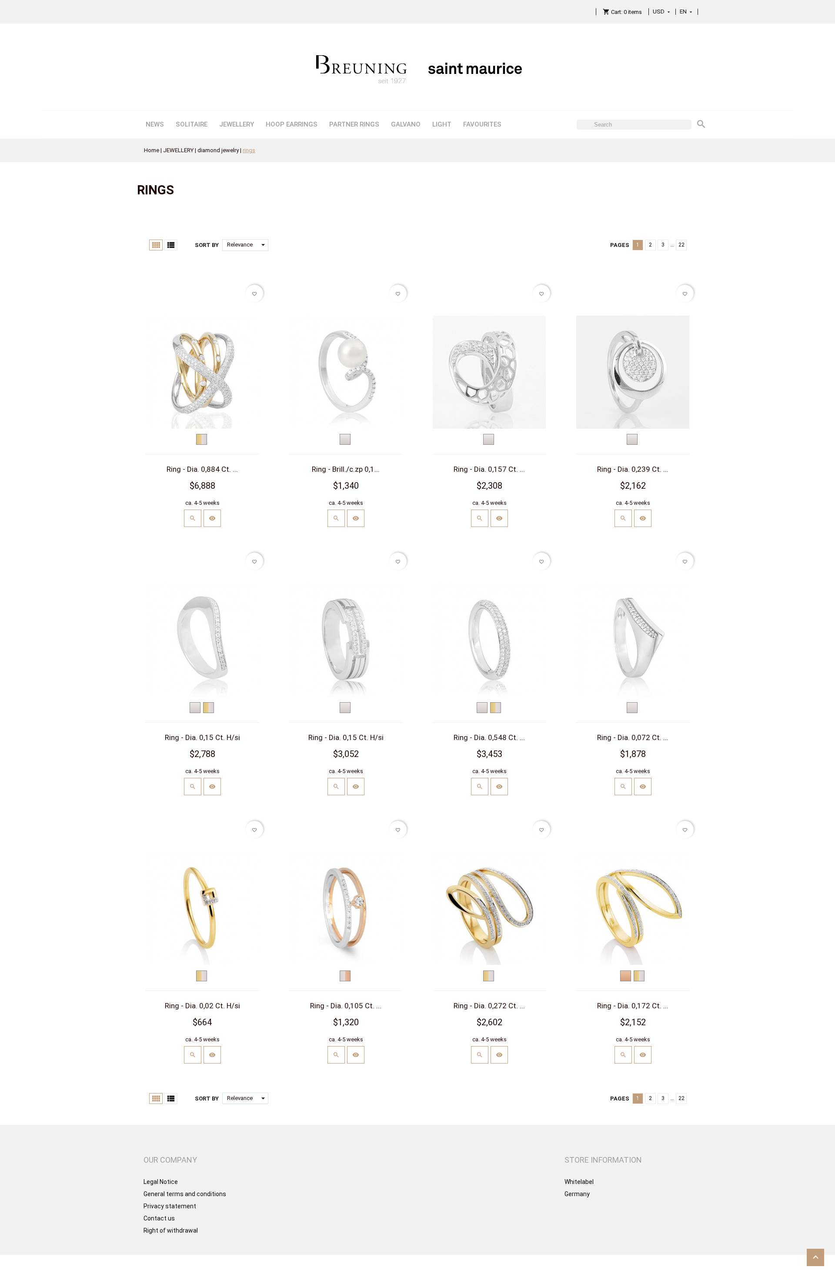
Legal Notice (161, 1181)
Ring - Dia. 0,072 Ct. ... (632, 737)
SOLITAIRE (191, 124)
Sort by (207, 245)
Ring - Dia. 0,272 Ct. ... (489, 1005)
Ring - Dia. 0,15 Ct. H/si (202, 737)
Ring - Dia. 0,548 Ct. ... (489, 737)
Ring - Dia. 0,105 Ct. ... (345, 1005)
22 (681, 245)
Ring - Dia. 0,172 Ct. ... (632, 1005)
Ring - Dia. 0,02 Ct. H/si (202, 1005)
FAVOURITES (482, 124)
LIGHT (441, 124)
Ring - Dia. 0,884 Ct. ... (202, 469)
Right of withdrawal (171, 1230)
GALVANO (406, 124)
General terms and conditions (185, 1193)
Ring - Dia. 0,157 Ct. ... (489, 469)
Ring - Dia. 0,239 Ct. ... (632, 469)
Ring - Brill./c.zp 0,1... (346, 469)
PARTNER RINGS (354, 124)
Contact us (159, 1218)
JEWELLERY (236, 124)
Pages (619, 245)
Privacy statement (170, 1206)
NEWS (155, 124)
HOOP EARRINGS (291, 124)
